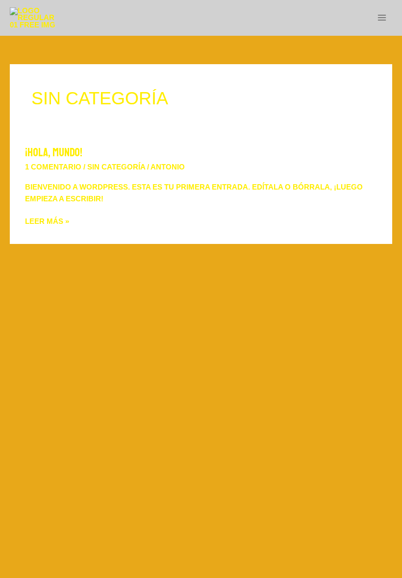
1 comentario (53, 167)
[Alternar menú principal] (382, 18)
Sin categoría (116, 167)
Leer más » (47, 220)
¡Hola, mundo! (53, 152)
